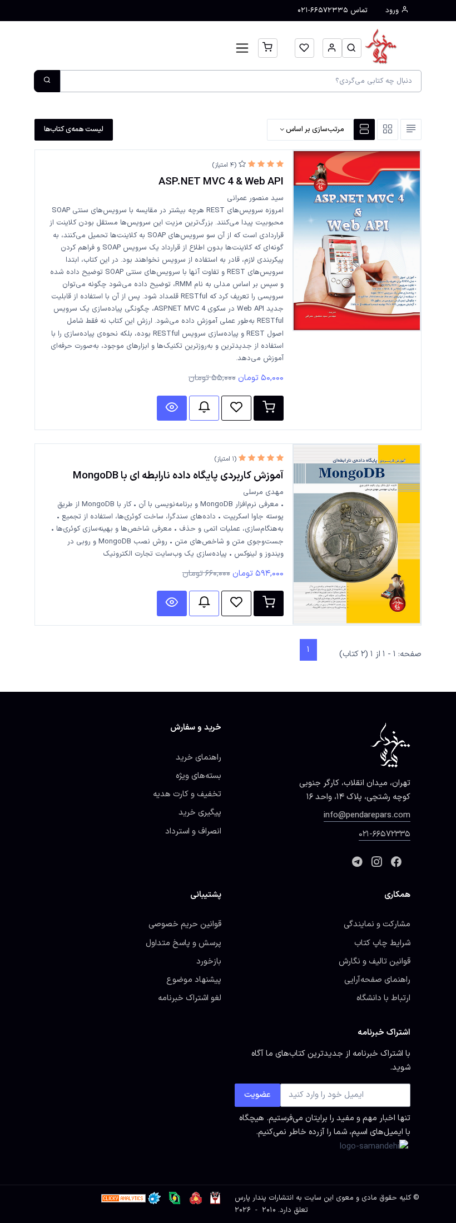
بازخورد (208, 961)
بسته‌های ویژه (198, 776)
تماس (333, 10)
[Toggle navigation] (242, 48)
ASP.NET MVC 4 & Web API (221, 181)
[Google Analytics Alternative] (123, 1198)
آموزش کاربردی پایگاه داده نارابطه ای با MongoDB (178, 475)
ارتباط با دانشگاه (383, 998)
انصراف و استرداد (193, 831)
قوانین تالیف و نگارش (374, 961)
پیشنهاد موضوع (193, 980)
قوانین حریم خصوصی (184, 924)
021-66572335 (384, 834)
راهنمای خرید (198, 757)
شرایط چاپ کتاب (382, 943)
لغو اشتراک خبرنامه (189, 998)
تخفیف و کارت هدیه (187, 794)
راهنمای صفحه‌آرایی (377, 980)
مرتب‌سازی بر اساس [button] (314, 129)
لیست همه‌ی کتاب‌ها (73, 129)
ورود (393, 10)
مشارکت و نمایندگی (377, 924)
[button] (351, 48)
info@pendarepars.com (367, 815)
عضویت (257, 1095)
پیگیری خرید (200, 812)
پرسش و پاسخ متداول (183, 943)
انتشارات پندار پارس (264, 1198)
